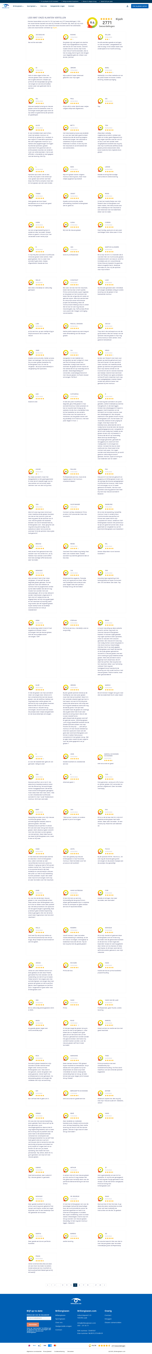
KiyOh (55, 28)
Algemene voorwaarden (34, 1351)
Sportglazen (31, 6)
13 (66, 1285)
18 (87, 1285)
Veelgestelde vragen (57, 6)
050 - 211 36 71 (83, 1326)
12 (62, 1285)
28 (100, 1285)
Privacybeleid (47, 1351)
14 (71, 1285)
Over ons (43, 6)
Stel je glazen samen (140, 6)
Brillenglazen (18, 6)
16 (79, 1285)
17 (83, 1285)
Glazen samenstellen (113, 1322)
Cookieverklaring (59, 1351)
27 (96, 1285)
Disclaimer (70, 1351)
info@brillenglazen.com (86, 1323)
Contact (71, 6)
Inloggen (108, 1319)
